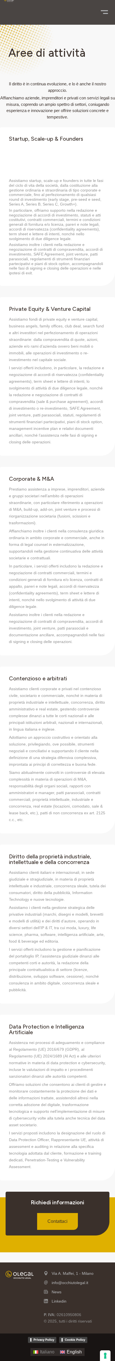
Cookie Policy (75, 1340)
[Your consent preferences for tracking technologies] (105, 1355)
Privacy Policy (43, 1340)
